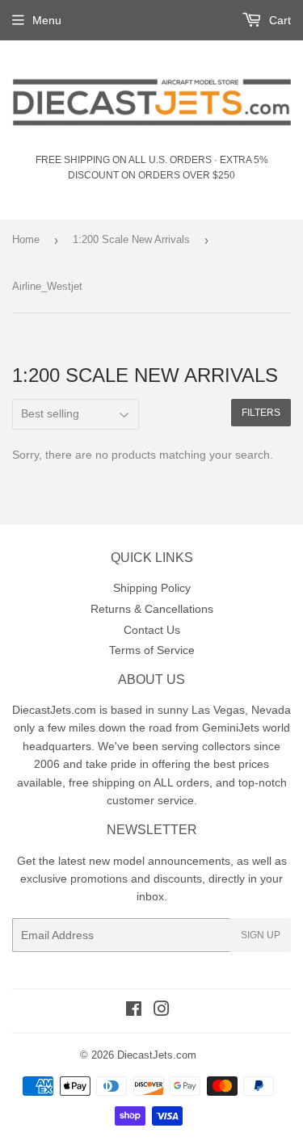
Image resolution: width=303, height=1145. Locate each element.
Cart (278, 20)
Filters (261, 412)
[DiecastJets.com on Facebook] (133, 1010)
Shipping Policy (152, 587)
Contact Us (152, 629)
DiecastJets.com (156, 1055)
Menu (46, 20)
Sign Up (260, 935)
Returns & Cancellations (151, 608)
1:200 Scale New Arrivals (131, 239)
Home (26, 239)
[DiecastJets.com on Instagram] (162, 1010)
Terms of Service (152, 650)
